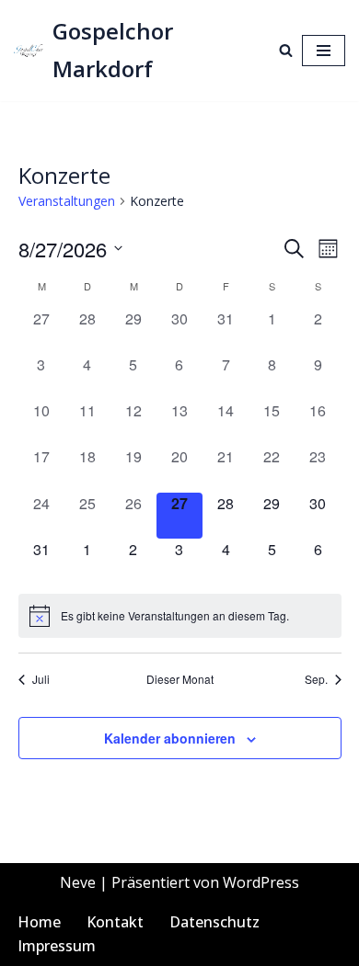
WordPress (261, 882)
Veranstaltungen (66, 201)
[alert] (180, 616)
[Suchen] (286, 50)
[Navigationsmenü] (323, 50)
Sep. (316, 679)
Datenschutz (214, 922)
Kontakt (115, 922)
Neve (78, 882)
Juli (41, 679)
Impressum (56, 946)
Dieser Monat (180, 679)
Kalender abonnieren (170, 738)
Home (39, 922)
